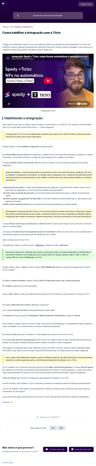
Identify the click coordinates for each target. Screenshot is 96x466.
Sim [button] (53, 428)
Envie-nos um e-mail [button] (83, 449)
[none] (6, 5)
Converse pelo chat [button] (56, 449)
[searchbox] (48, 15)
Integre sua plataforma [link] (23, 27)
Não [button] (61, 428)
